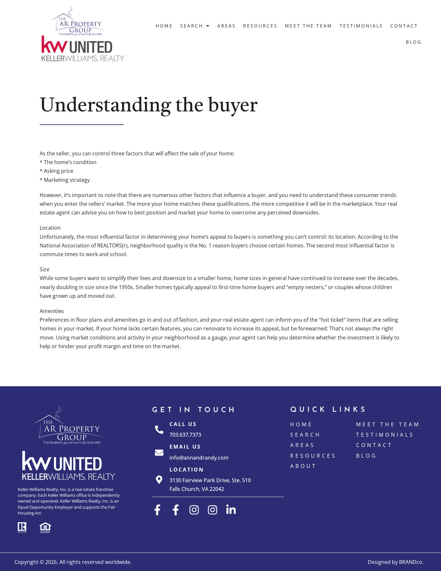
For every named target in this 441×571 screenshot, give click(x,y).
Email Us (185, 446)
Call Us (183, 424)
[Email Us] (159, 452)
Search (191, 26)
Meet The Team (309, 26)
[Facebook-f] (157, 509)
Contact (404, 26)
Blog (414, 42)
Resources (260, 26)
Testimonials (361, 26)
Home (164, 26)
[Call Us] (159, 429)
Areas (226, 26)
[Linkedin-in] (231, 509)
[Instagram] (194, 509)
